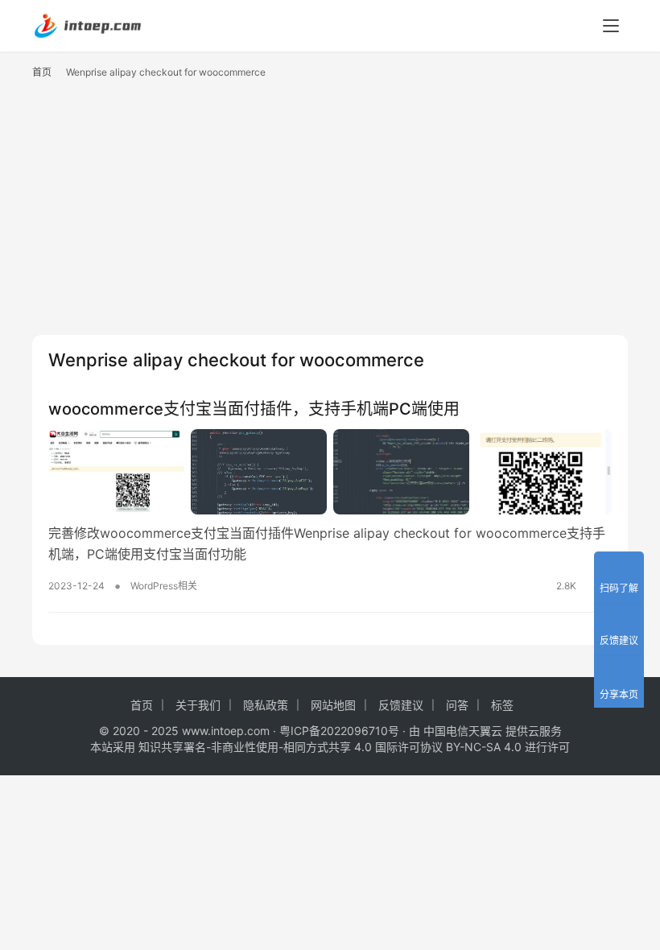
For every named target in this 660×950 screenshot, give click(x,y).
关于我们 (198, 705)
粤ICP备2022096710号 (339, 730)
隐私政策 (265, 705)
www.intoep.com (226, 730)
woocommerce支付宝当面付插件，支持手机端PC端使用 (254, 409)
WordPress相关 (163, 586)
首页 (42, 72)
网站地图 (333, 705)
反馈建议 (400, 705)
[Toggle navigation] (611, 25)
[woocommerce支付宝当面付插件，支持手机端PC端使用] (330, 471)
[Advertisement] (330, 214)
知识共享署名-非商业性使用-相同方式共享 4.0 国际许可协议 (290, 747)
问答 (457, 705)
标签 (502, 705)
